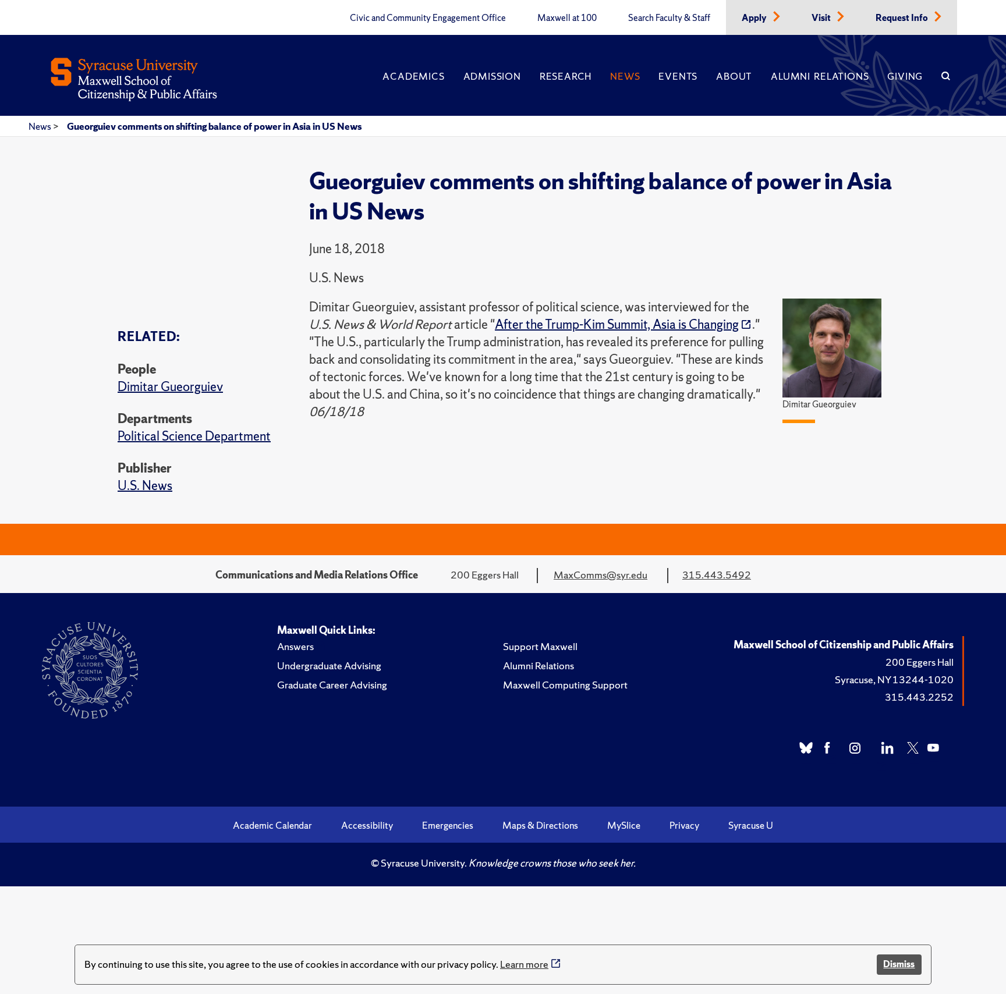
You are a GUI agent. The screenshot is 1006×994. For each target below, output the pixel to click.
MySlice (623, 825)
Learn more (524, 964)
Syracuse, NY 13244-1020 (894, 679)
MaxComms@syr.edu (600, 574)
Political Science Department (194, 436)
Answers (295, 646)
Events (677, 76)
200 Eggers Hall (919, 662)
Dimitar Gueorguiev (170, 386)
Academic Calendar (272, 825)
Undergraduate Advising (329, 665)
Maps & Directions (540, 825)
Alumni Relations (820, 76)
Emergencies (447, 825)
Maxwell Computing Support (565, 684)
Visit (822, 18)
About (734, 76)
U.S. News (145, 485)
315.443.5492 (716, 574)
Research (565, 76)
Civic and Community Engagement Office (428, 18)
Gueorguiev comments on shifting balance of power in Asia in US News (214, 126)
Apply (755, 18)
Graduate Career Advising (332, 684)
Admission (492, 76)
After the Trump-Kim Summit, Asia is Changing (617, 324)
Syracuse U (750, 825)
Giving (905, 76)
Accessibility (367, 825)
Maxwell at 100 (567, 18)
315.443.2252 (919, 697)
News (625, 76)
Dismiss (899, 964)
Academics (413, 76)
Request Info (903, 18)
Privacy (684, 825)
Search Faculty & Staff (669, 18)
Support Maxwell (540, 646)
